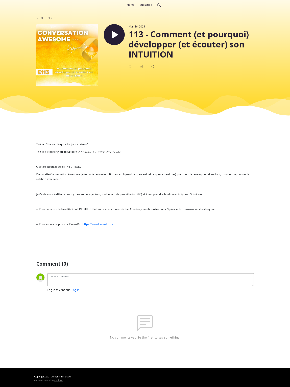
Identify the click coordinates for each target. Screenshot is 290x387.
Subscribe (146, 5)
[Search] (159, 4)
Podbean (58, 380)
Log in (75, 290)
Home (130, 5)
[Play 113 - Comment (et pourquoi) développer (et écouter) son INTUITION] (114, 34)
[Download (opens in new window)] (141, 66)
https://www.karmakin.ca (97, 224)
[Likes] (130, 66)
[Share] (153, 66)
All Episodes (49, 18)
